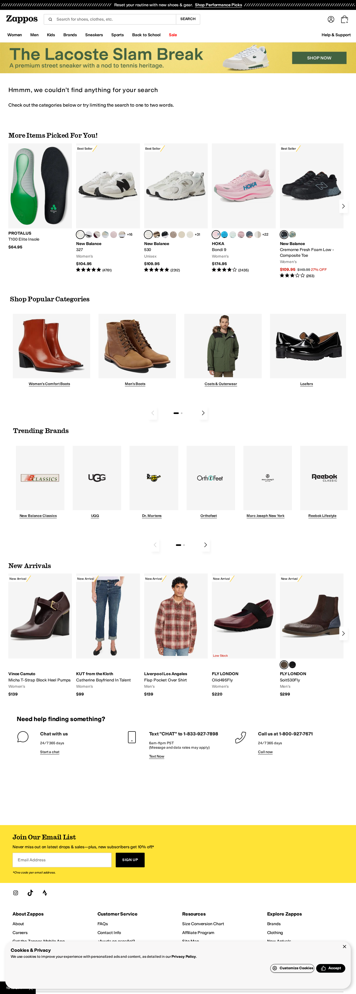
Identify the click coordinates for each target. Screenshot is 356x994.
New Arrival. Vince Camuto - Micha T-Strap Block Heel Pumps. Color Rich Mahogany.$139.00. (40, 635)
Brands (274, 923)
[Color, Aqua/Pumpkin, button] (292, 234)
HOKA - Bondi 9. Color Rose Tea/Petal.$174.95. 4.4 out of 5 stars (243, 208)
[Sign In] (331, 19)
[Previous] (153, 413)
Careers (20, 932)
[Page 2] (181, 413)
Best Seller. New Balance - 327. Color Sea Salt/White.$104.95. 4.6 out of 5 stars (108, 208)
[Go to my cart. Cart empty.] (344, 19)
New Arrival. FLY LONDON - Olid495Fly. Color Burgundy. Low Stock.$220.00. (243, 635)
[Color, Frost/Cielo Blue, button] (233, 234)
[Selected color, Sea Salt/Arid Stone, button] (148, 234)
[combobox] (110, 19)
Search (188, 19)
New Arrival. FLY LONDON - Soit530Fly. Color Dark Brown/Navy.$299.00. (311, 635)
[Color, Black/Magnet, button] (165, 234)
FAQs (102, 923)
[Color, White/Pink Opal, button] (241, 234)
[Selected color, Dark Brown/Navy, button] (284, 665)
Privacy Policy (183, 956)
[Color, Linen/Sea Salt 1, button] (122, 234)
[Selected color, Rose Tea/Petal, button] (216, 234)
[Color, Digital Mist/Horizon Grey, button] (88, 234)
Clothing (275, 932)
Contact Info (109, 932)
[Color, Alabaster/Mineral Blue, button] (258, 234)
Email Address (31, 859)
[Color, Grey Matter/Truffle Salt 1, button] (190, 234)
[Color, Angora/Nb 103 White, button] (105, 234)
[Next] (343, 206)
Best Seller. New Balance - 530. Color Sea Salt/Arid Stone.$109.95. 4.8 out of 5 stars (176, 208)
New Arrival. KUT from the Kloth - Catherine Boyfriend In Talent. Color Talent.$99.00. (108, 635)
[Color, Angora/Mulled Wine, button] (97, 234)
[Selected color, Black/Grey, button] (284, 234)
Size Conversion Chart (203, 923)
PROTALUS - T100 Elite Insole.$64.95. (40, 196)
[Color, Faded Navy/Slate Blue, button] (249, 234)
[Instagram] (15, 893)
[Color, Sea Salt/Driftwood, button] (173, 234)
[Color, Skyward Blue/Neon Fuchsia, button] (224, 234)
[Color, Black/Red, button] (292, 665)
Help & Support (336, 34)
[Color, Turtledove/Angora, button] (181, 234)
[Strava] (45, 893)
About (18, 923)
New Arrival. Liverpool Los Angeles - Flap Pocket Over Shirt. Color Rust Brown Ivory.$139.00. (176, 635)
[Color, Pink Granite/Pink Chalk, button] (113, 234)
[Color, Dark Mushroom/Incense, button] (156, 234)
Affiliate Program (198, 932)
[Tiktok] (30, 893)
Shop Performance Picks (218, 4)
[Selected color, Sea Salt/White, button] (80, 234)
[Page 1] (176, 413)
